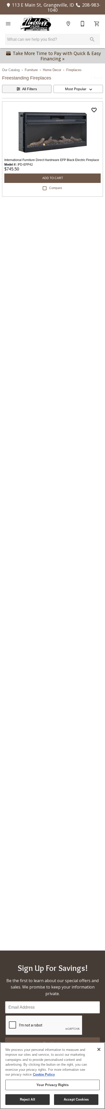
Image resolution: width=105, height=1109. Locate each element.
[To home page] (35, 23)
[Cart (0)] (97, 24)
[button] (8, 24)
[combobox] (78, 89)
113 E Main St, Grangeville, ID (43, 5)
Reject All (27, 1099)
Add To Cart (52, 178)
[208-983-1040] (82, 24)
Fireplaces (74, 70)
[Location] (68, 24)
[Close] (98, 1049)
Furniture (31, 70)
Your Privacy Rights (52, 1085)
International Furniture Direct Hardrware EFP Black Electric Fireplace (51, 160)
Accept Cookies (76, 1099)
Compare (55, 188)
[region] (52, 1075)
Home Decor (52, 70)
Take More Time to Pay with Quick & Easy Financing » (57, 55)
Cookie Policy (44, 1074)
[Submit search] (92, 39)
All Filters (29, 89)
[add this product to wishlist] (94, 110)
